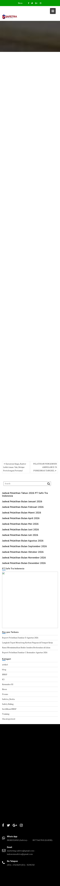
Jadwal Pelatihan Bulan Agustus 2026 (22, 540)
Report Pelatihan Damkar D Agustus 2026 (20, 637)
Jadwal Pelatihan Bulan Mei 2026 (20, 523)
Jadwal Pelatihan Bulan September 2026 (24, 546)
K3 (3, 679)
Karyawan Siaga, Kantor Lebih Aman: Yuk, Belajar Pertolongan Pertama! (14, 467)
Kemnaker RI (7, 684)
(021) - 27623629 (14, 864)
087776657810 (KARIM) (42, 840)
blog (4, 669)
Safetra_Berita (8, 699)
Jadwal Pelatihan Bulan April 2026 (20, 518)
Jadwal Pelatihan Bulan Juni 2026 (20, 529)
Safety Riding (8, 704)
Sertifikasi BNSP (9, 709)
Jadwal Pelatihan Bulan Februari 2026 (23, 507)
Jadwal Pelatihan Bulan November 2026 (24, 557)
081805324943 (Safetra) (17, 840)
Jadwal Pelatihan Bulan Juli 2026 (20, 535)
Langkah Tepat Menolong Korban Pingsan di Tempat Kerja (27, 642)
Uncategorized (8, 718)
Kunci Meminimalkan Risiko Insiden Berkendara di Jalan (26, 647)
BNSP (4, 674)
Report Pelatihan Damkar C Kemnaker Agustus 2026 (24, 652)
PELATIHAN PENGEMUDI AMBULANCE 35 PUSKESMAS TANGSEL (45, 467)
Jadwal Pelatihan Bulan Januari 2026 (22, 501)
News (20, 3)
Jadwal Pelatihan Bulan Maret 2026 (21, 512)
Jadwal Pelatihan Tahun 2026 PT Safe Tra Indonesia (25, 494)
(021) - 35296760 (27, 864)
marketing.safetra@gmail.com (20, 850)
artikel (5, 664)
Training (5, 714)
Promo (5, 694)
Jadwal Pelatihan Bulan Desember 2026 (24, 563)
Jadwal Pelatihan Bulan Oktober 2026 (23, 551)
